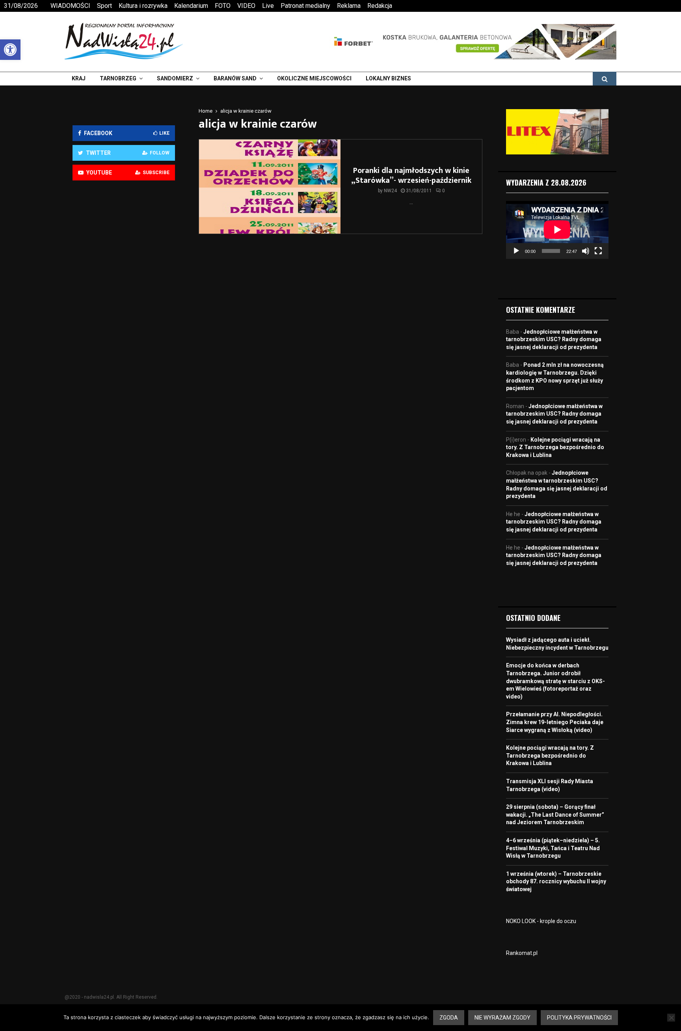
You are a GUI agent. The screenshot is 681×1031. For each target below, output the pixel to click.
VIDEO (246, 5)
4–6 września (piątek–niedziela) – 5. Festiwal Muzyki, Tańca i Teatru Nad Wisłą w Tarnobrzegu (553, 848)
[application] (557, 229)
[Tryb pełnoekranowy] (598, 251)
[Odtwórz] (516, 251)
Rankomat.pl (522, 953)
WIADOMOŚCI (70, 5)
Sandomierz (175, 78)
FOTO (223, 5)
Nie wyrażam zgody (502, 1017)
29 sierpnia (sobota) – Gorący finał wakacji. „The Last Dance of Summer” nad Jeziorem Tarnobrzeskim (555, 814)
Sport (104, 5)
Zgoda (448, 1017)
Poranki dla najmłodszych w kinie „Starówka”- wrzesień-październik (411, 175)
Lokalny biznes (388, 78)
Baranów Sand (235, 78)
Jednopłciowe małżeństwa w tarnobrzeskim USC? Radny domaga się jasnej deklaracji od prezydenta (553, 339)
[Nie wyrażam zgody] (671, 1018)
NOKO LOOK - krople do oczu (541, 921)
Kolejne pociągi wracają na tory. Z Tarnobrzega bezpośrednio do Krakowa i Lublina (555, 447)
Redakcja (379, 5)
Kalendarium (191, 5)
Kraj (79, 78)
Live (268, 5)
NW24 (390, 190)
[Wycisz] (586, 251)
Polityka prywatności (579, 1017)
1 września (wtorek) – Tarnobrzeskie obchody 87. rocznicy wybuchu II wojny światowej (556, 881)
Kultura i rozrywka (143, 5)
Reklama (349, 5)
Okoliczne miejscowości (314, 78)
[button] (10, 49)
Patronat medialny (305, 5)
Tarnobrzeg (118, 78)
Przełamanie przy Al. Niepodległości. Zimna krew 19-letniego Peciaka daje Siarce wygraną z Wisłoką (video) (554, 722)
